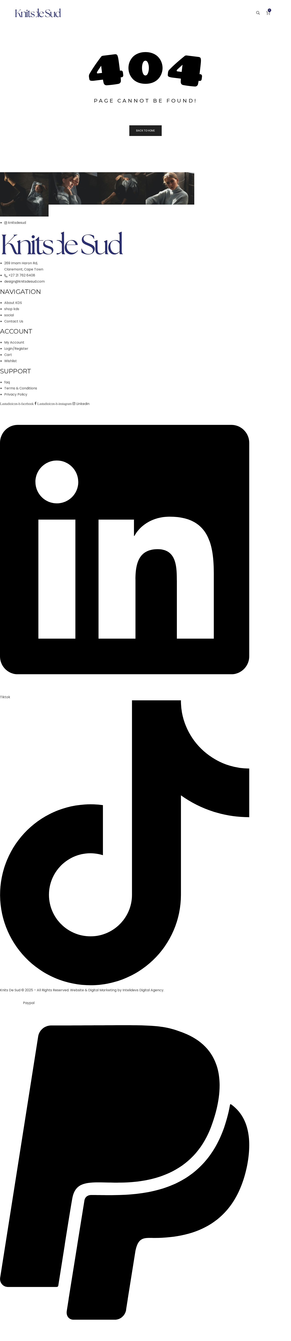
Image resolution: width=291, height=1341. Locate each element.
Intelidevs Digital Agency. (143, 990)
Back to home (145, 130)
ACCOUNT (16, 331)
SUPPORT (15, 371)
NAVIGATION (20, 292)
